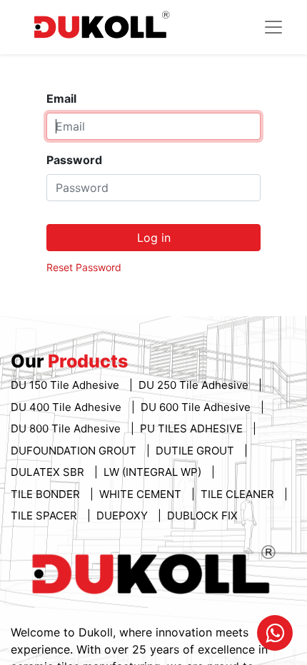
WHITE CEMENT (141, 494)
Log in (154, 237)
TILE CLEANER (239, 494)
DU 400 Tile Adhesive (67, 407)
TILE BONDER (47, 494)
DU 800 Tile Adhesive (67, 428)
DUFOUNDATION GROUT (75, 450)
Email (61, 98)
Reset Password (83, 267)
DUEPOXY (123, 515)
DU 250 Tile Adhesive (195, 385)
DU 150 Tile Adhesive (66, 385)
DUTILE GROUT (196, 450)
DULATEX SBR (49, 472)
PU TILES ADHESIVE (193, 428)
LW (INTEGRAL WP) (154, 472)
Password (74, 160)
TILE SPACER (45, 515)
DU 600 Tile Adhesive (197, 407)
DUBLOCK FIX (202, 515)
